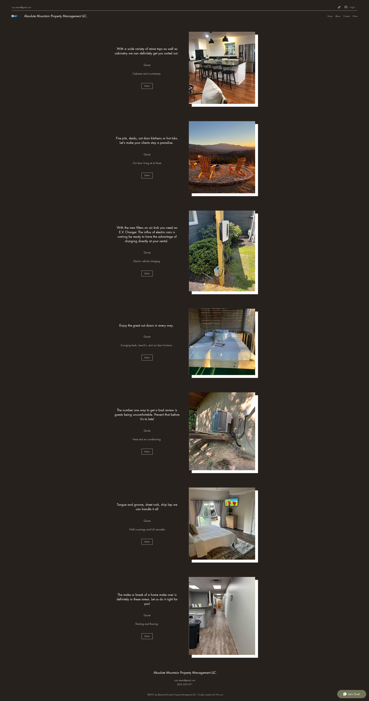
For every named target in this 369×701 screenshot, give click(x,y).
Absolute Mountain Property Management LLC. (56, 16)
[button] (204, 68)
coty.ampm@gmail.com (21, 7)
